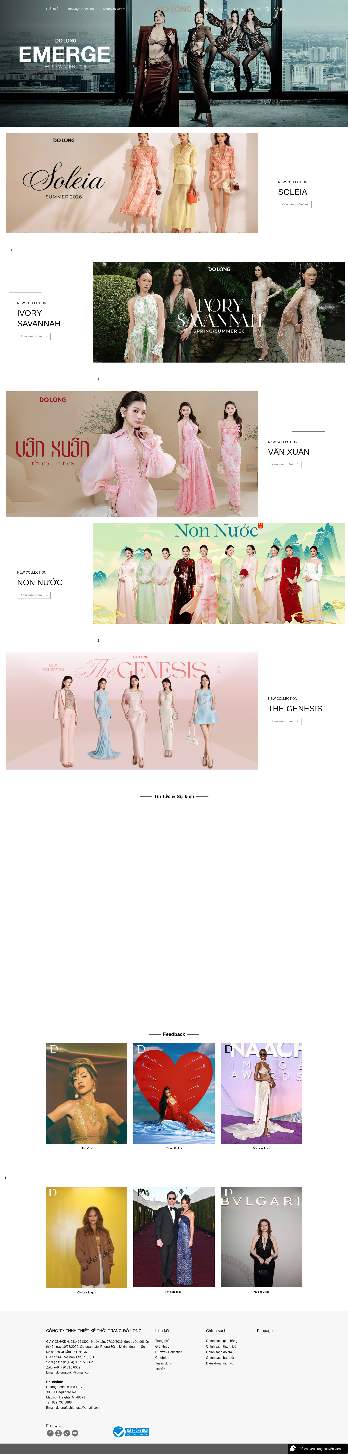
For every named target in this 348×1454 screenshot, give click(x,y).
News (223, 9)
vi (275, 9)
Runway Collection (80, 9)
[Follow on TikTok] (66, 1433)
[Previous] (10, 237)
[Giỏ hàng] (250, 9)
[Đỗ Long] (174, 9)
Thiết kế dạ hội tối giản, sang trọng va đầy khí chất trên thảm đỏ (85, 1015)
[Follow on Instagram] (58, 1433)
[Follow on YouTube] (75, 1433)
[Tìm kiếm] (267, 9)
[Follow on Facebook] (50, 1433)
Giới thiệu (53, 9)
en (282, 9)
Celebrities (205, 9)
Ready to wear (113, 9)
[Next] (21, 237)
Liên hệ (239, 9)
